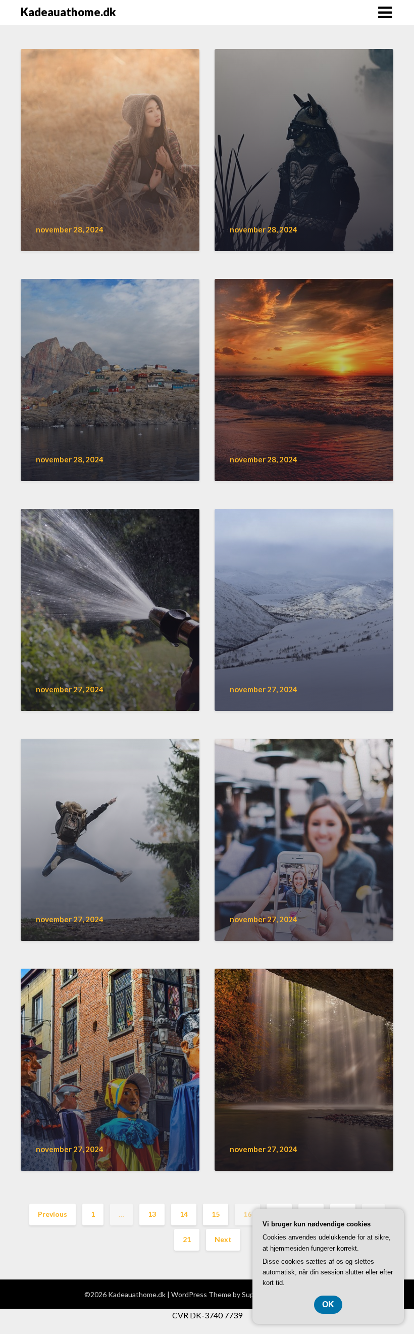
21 (187, 1239)
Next (223, 1239)
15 (216, 1214)
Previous (52, 1214)
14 (184, 1214)
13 (152, 1214)
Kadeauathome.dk (68, 12)
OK (328, 1304)
